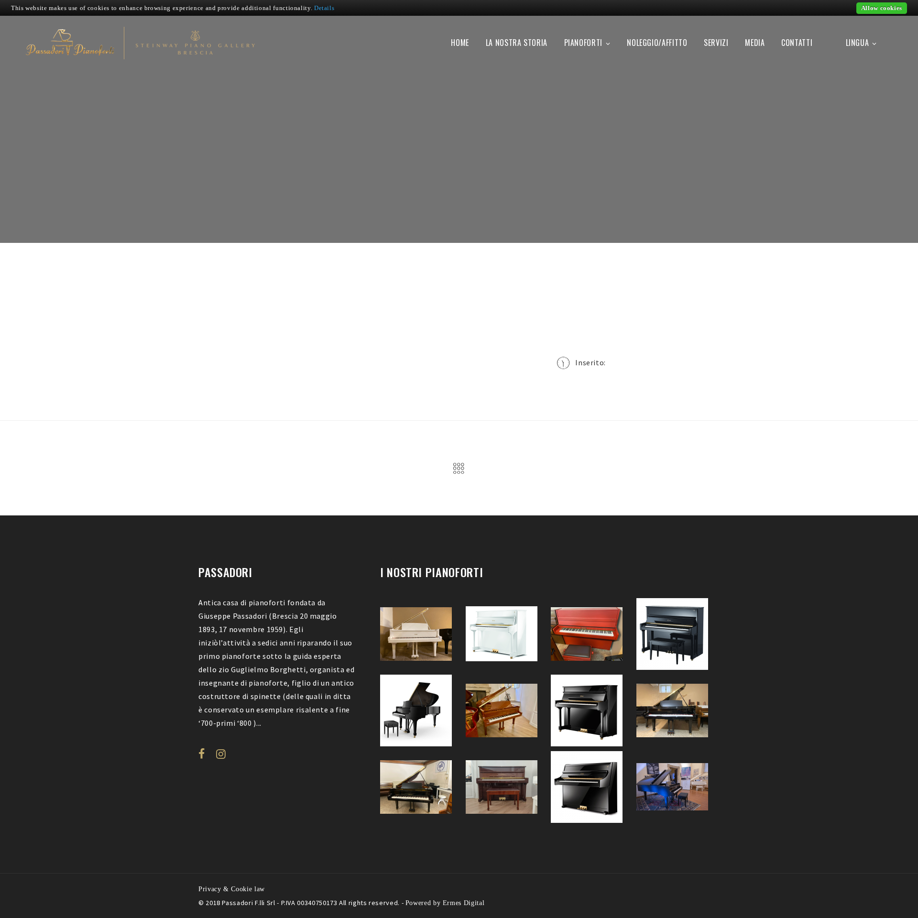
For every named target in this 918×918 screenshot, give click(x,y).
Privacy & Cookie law (231, 889)
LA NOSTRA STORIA (516, 42)
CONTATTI (796, 42)
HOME (460, 42)
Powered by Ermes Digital (444, 903)
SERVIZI (716, 42)
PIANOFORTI (583, 42)
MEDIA (755, 42)
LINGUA (857, 42)
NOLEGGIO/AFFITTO (657, 42)
